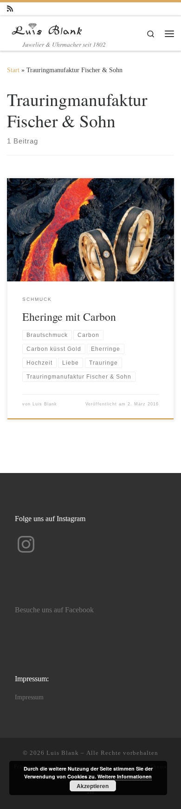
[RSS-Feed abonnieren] (10, 9)
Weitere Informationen (124, 776)
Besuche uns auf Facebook (54, 610)
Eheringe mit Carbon (69, 316)
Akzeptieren (93, 786)
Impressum (29, 697)
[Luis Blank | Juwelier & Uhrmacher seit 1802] (47, 27)
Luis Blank (44, 404)
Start (13, 70)
